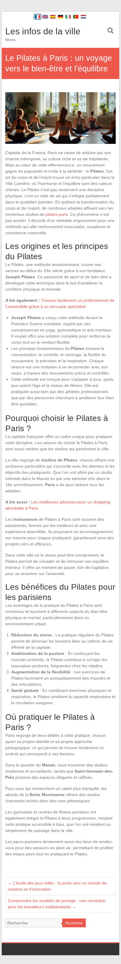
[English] (45, 17)
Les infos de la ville (42, 31)
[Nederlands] (83, 17)
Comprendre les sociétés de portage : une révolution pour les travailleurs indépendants (57, 903)
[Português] (76, 17)
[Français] (38, 17)
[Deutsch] (60, 17)
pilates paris (57, 214)
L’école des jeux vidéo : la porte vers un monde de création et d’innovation (57, 886)
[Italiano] (68, 17)
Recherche (74, 923)
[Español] (53, 17)
